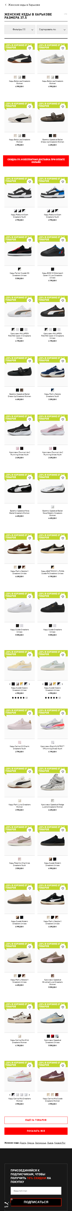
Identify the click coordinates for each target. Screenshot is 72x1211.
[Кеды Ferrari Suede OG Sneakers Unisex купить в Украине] (19, 250)
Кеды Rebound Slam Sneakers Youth (19, 215)
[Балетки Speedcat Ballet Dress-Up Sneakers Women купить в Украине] (52, 117)
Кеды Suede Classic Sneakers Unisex (19, 689)
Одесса (30, 1142)
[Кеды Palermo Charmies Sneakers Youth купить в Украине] (19, 840)
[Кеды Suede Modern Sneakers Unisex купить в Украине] (52, 840)
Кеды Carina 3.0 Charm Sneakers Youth (19, 747)
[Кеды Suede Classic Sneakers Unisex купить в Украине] (19, 665)
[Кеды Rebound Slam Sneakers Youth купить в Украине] (19, 192)
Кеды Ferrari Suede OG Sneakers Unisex (19, 274)
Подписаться (36, 1202)
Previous (10, 684)
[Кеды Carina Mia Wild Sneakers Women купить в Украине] (19, 1017)
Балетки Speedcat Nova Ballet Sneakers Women (19, 511)
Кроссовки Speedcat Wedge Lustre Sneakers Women (52, 805)
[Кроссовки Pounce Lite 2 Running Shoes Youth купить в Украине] (19, 430)
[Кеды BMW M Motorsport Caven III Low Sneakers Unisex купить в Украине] (52, 250)
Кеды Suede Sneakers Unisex (19, 630)
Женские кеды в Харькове (24, 4)
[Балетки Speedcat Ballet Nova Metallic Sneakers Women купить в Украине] (52, 488)
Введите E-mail (20, 1191)
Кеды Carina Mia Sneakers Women (19, 1099)
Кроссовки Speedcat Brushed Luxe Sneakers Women (52, 981)
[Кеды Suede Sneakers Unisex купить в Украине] (19, 607)
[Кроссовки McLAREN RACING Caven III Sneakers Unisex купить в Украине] (19, 311)
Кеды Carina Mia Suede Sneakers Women (52, 1099)
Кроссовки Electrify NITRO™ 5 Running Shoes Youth (53, 747)
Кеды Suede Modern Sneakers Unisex (52, 864)
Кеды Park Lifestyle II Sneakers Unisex (19, 572)
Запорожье (40, 1142)
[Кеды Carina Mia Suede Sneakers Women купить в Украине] (52, 1076)
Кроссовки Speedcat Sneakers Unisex (52, 1041)
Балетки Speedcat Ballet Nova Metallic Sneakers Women (52, 512)
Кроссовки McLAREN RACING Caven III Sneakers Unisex (19, 335)
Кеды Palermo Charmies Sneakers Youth (19, 864)
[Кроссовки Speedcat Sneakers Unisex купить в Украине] (52, 1017)
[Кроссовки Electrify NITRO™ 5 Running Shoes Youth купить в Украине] (52, 724)
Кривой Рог (59, 1142)
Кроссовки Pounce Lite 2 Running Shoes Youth (19, 453)
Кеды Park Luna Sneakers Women (20, 805)
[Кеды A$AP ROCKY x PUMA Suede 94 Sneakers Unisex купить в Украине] (52, 548)
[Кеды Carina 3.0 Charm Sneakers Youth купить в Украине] (19, 724)
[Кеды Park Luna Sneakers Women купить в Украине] (19, 782)
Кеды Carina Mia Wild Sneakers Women (19, 1041)
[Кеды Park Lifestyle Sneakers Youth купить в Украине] (52, 371)
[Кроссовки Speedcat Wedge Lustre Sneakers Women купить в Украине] (52, 782)
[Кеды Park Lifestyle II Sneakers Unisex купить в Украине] (19, 548)
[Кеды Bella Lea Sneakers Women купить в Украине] (19, 58)
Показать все (36, 1131)
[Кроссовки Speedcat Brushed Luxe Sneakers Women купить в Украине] (52, 957)
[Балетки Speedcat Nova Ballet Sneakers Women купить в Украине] (19, 488)
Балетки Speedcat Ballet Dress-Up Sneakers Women (52, 140)
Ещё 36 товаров (36, 1120)
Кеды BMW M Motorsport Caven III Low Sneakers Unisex (52, 275)
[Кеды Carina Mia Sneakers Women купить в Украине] (19, 1076)
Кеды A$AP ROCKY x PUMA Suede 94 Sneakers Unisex (52, 572)
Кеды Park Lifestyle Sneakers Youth (52, 395)
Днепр (23, 1142)
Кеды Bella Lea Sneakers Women (19, 82)
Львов (50, 1142)
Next (29, 684)
